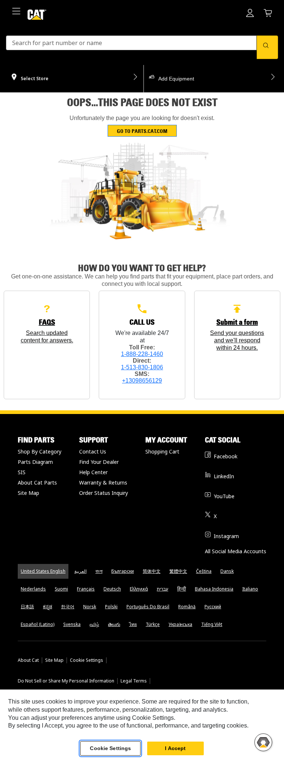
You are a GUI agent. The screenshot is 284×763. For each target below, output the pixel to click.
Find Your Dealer (99, 461)
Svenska (72, 624)
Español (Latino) (37, 624)
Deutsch (112, 589)
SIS (22, 472)
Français (86, 589)
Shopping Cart (162, 451)
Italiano (250, 589)
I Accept (175, 748)
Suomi (61, 589)
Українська (180, 624)
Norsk (89, 606)
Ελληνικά (139, 589)
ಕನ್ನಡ (47, 606)
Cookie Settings (86, 660)
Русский (212, 606)
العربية (80, 571)
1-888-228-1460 (142, 354)
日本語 (27, 606)
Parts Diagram (35, 461)
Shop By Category (39, 451)
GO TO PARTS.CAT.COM (142, 131)
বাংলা (98, 571)
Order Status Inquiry (103, 492)
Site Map (28, 492)
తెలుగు (114, 624)
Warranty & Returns (103, 482)
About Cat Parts (37, 482)
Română (187, 606)
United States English (43, 571)
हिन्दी (181, 589)
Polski (111, 606)
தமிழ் (94, 624)
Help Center (93, 472)
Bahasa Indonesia (214, 589)
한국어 (67, 606)
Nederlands (33, 589)
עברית (162, 589)
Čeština (204, 571)
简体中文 (151, 571)
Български (122, 571)
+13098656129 (142, 380)
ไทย (133, 624)
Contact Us (92, 451)
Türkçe (153, 624)
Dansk (227, 571)
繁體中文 (178, 571)
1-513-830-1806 (142, 367)
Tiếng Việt (211, 624)
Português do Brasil (147, 606)
